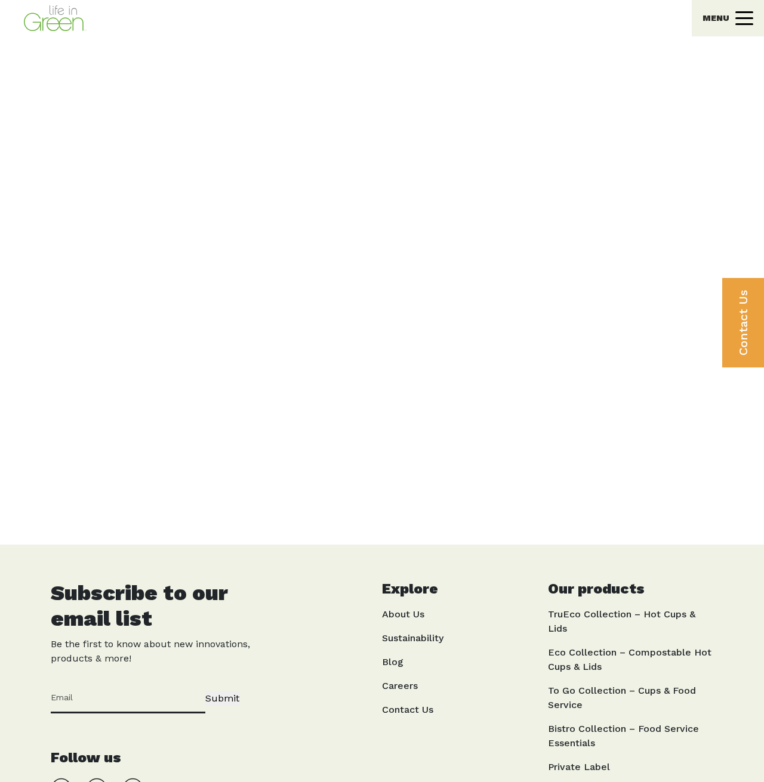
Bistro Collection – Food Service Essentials (623, 736)
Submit (222, 698)
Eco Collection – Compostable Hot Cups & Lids (629, 659)
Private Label (579, 766)
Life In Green (358, 8)
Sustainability (412, 638)
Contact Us (743, 323)
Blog (392, 661)
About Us (403, 614)
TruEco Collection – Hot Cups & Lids (621, 621)
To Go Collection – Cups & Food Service (622, 697)
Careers (400, 685)
